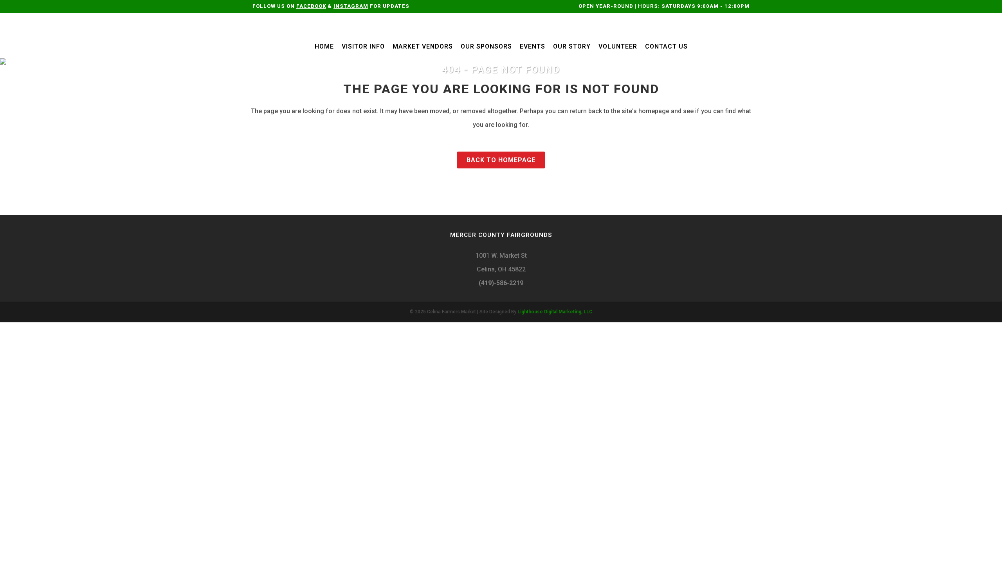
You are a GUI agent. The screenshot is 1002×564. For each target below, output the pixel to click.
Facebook (311, 6)
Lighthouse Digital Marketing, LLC (555, 312)
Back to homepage (501, 160)
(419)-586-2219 (501, 283)
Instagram (350, 6)
